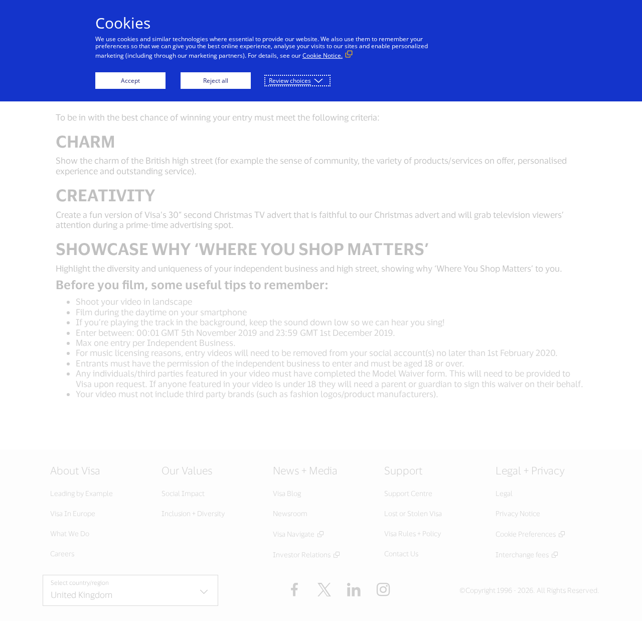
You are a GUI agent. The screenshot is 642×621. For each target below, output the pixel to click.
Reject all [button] (215, 80)
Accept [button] (130, 80)
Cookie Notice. (322, 55)
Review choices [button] (290, 80)
